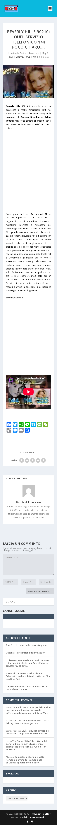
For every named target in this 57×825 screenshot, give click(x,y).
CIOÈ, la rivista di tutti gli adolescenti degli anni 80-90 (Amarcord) (27, 732)
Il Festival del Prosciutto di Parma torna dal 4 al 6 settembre (27, 688)
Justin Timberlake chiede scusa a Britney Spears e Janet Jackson (27, 722)
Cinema (19, 56)
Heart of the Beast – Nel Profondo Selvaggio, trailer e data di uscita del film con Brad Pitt (28, 676)
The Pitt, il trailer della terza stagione (26, 645)
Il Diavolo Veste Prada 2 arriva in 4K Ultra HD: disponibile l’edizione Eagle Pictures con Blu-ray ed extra (28, 663)
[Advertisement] (28, 176)
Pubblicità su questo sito (33, 817)
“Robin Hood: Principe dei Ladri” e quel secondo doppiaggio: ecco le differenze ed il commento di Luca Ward (28, 710)
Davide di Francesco (29, 53)
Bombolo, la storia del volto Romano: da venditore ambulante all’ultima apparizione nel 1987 (25, 759)
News (27, 56)
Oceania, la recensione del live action (25, 652)
